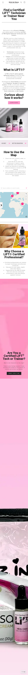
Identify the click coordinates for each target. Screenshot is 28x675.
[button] (3, 2)
